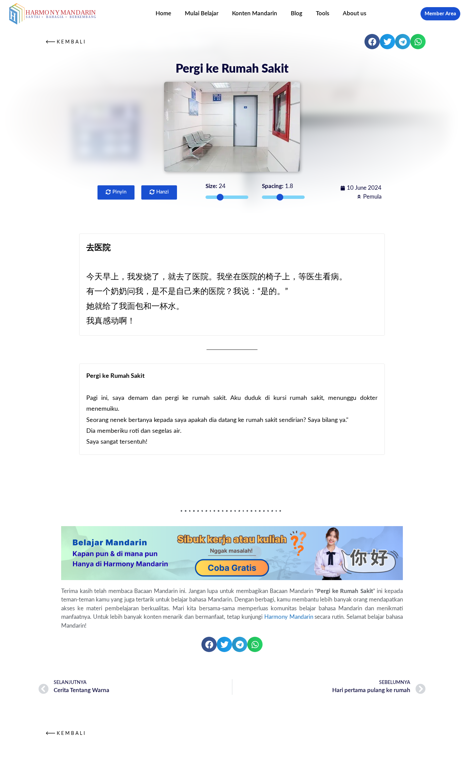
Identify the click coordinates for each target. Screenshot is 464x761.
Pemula (372, 197)
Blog (296, 13)
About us (354, 13)
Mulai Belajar (201, 13)
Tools (322, 13)
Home (163, 13)
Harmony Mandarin (288, 617)
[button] (372, 41)
